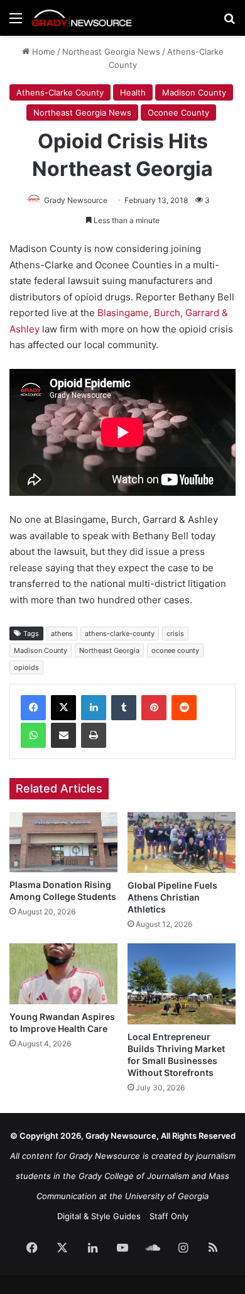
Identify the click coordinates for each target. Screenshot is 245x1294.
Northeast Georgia (109, 650)
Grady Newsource (75, 200)
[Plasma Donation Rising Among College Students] (63, 842)
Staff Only (169, 1216)
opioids (26, 667)
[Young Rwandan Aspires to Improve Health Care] (63, 973)
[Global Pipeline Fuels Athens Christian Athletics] (182, 842)
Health (133, 92)
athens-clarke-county (120, 633)
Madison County (194, 92)
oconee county (175, 650)
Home (42, 52)
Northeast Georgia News (111, 52)
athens (62, 633)
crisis (175, 633)
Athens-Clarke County (60, 92)
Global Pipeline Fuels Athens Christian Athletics (172, 897)
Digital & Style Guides (99, 1216)
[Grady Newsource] (81, 18)
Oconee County (178, 112)
